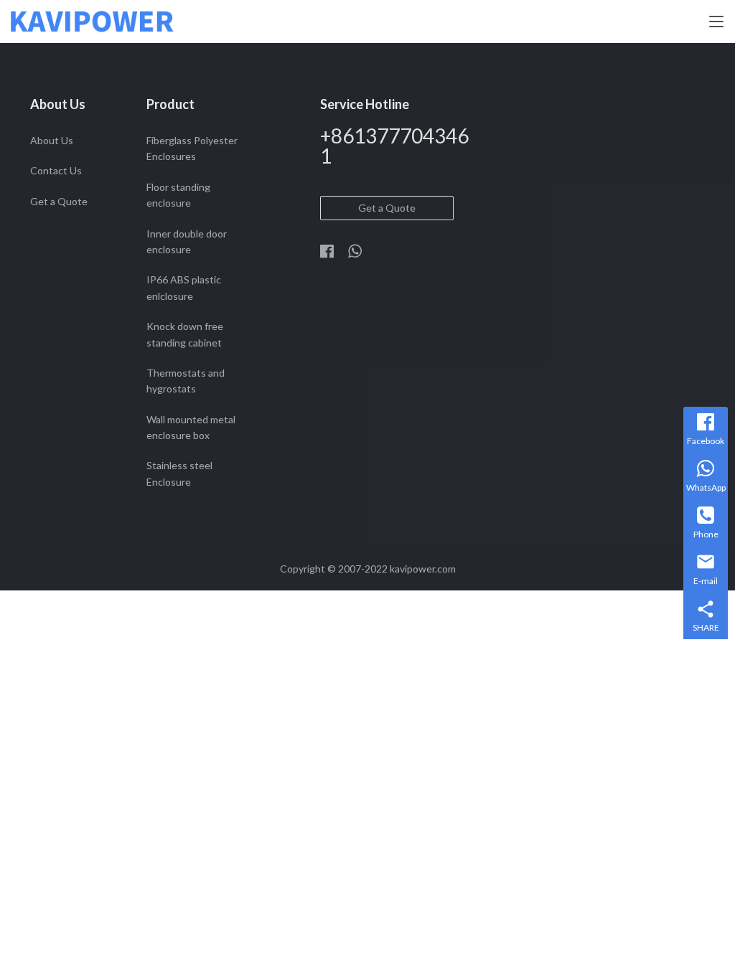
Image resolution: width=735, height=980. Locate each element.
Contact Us (56, 170)
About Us (51, 140)
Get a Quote (59, 201)
